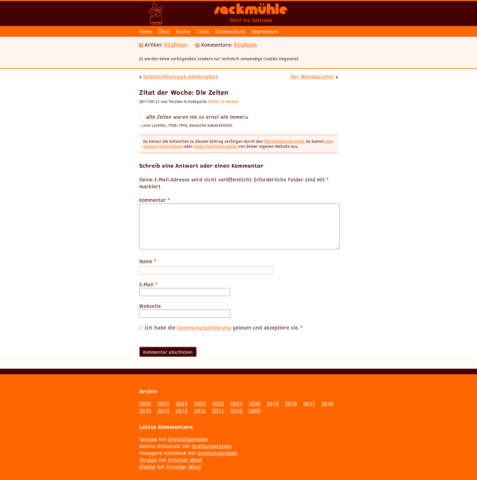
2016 (327, 403)
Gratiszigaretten (188, 439)
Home (145, 31)
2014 (163, 410)
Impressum (264, 31)
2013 (182, 410)
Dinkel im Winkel (223, 101)
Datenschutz (230, 31)
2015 (145, 410)
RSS (168, 44)
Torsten (148, 439)
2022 (218, 403)
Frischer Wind (185, 459)
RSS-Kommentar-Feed (284, 141)
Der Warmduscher (312, 76)
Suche (183, 31)
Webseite (150, 306)
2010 (236, 410)
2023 (200, 403)
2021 (236, 403)
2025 (163, 403)
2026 (145, 403)
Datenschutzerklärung (204, 327)
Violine (147, 466)
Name (147, 261)
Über (164, 31)
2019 (273, 403)
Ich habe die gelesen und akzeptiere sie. (224, 327)
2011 (218, 410)
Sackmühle (251, 11)
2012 (200, 410)
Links (203, 31)
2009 (254, 410)
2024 (182, 403)
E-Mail (148, 284)
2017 (309, 403)
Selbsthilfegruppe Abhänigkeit (180, 76)
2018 (291, 403)
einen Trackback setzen (215, 146)
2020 (254, 403)
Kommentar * (154, 200)
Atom (181, 44)
